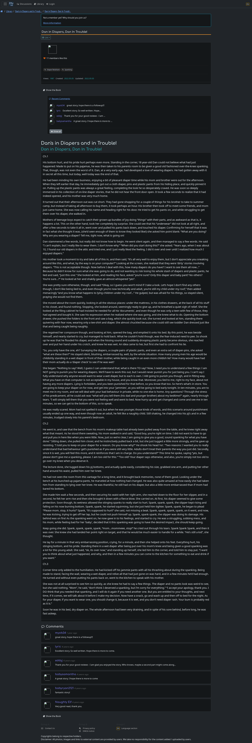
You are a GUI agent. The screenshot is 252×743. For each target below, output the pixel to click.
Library (40, 3)
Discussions (25, 3)
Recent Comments (60, 98)
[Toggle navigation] (5, 4)
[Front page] (1, 11)
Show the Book (53, 90)
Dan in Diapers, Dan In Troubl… (58, 11)
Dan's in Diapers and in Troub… (28, 11)
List (46, 37)
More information (52, 22)
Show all (57, 131)
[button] (52, 49)
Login (52, 3)
